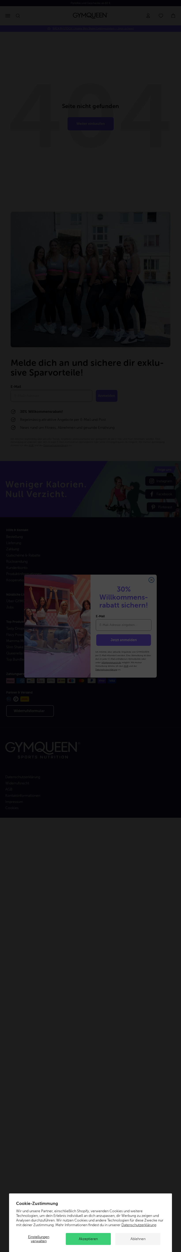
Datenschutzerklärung (138, 1225)
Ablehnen (137, 1239)
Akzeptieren (88, 1239)
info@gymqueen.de (111, 662)
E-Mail (100, 616)
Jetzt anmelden (124, 640)
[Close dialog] (151, 580)
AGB (126, 666)
